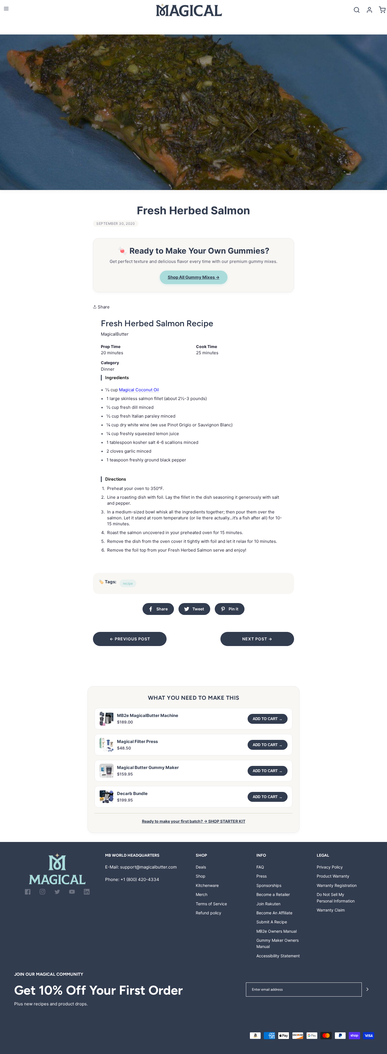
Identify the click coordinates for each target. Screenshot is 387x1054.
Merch (201, 894)
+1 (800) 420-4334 (139, 879)
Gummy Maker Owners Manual (277, 943)
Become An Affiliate (274, 912)
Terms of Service (211, 903)
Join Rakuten (268, 903)
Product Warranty (333, 876)
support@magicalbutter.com (148, 867)
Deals (201, 867)
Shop (200, 876)
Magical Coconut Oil (139, 389)
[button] (6, 9)
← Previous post (130, 638)
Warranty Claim (331, 910)
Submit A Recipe (271, 921)
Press (261, 876)
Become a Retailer (273, 894)
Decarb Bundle (132, 793)
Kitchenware (207, 885)
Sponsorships (268, 885)
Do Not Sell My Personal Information (336, 897)
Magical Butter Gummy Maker (148, 767)
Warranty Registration (337, 885)
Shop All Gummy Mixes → (194, 277)
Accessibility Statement (278, 955)
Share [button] (103, 307)
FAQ (260, 867)
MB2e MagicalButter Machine (147, 715)
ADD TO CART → (267, 719)
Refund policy (208, 912)
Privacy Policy (330, 867)
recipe (128, 583)
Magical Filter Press (137, 741)
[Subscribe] (367, 989)
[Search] (357, 10)
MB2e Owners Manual (276, 931)
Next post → (257, 638)
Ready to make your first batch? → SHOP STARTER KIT (193, 821)
